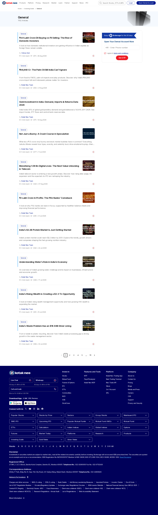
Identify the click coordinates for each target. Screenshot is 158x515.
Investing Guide (29, 8)
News (82, 3)
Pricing (38, 3)
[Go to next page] (94, 355)
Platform (31, 3)
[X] (26, 409)
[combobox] (111, 3)
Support (75, 3)
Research (46, 3)
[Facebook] (42, 409)
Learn (60, 3)
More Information (15, 498)
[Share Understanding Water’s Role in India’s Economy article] (93, 280)
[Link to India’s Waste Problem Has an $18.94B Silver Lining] (56, 333)
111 (90, 355)
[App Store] (30, 403)
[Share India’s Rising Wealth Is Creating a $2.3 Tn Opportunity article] (93, 312)
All (112, 446)
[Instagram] (34, 409)
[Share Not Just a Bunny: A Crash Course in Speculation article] (93, 152)
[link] (21, 380)
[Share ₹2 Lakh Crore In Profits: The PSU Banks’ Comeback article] (93, 216)
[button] (146, 3)
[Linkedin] (38, 409)
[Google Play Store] (15, 403)
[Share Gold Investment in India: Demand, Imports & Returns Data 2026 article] (93, 120)
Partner (67, 3)
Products (22, 3)
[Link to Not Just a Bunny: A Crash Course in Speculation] (56, 141)
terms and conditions (121, 53)
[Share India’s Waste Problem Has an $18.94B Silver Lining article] (93, 344)
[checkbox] (105, 53)
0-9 (108, 446)
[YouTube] (30, 409)
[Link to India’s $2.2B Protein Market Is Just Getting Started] (56, 237)
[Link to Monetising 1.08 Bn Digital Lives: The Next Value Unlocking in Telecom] (56, 173)
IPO (87, 3)
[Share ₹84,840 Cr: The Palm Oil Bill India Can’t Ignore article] (93, 88)
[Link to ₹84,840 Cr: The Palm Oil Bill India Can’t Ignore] (56, 76)
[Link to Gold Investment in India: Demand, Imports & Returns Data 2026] (56, 109)
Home (20, 8)
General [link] (39, 8)
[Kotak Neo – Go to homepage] (9, 3)
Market (53, 3)
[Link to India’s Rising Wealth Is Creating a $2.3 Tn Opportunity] (56, 301)
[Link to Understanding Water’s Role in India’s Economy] (56, 269)
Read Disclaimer (125, 457)
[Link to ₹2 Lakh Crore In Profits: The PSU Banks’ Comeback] (56, 205)
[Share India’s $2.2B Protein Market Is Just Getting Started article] (93, 248)
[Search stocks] (101, 3)
